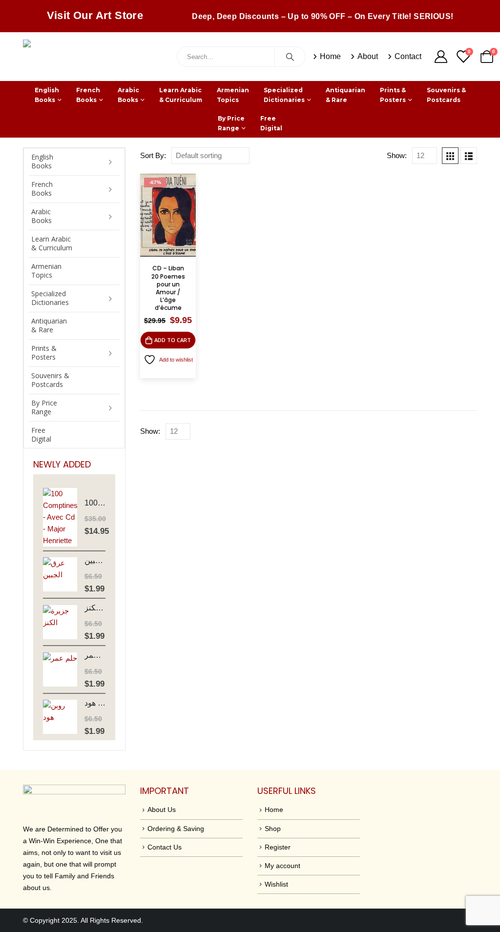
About (367, 56)
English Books (47, 94)
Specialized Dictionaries (284, 94)
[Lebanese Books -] (96, 57)
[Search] (290, 56)
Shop (273, 828)
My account (282, 866)
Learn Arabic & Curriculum (180, 94)
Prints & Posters (393, 94)
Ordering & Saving (175, 828)
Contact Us (164, 847)
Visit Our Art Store (95, 15)
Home (330, 56)
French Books (88, 94)
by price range (231, 123)
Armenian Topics (233, 94)
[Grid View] (450, 155)
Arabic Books (128, 94)
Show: (397, 156)
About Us (161, 809)
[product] (60, 517)
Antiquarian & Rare (345, 94)
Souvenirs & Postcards (446, 94)
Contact (408, 56)
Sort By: (153, 156)
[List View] (468, 155)
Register (278, 847)
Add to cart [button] (172, 340)
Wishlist (276, 884)
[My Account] (440, 56)
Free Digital (271, 123)
